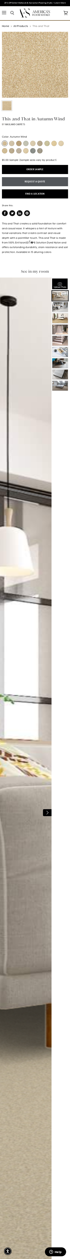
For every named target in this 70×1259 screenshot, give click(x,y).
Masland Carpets (15, 124)
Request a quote (35, 181)
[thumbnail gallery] (7, 106)
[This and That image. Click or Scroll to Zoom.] (35, 65)
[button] (8, 1251)
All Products (20, 26)
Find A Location (35, 193)
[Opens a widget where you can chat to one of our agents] (55, 1252)
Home (5, 26)
